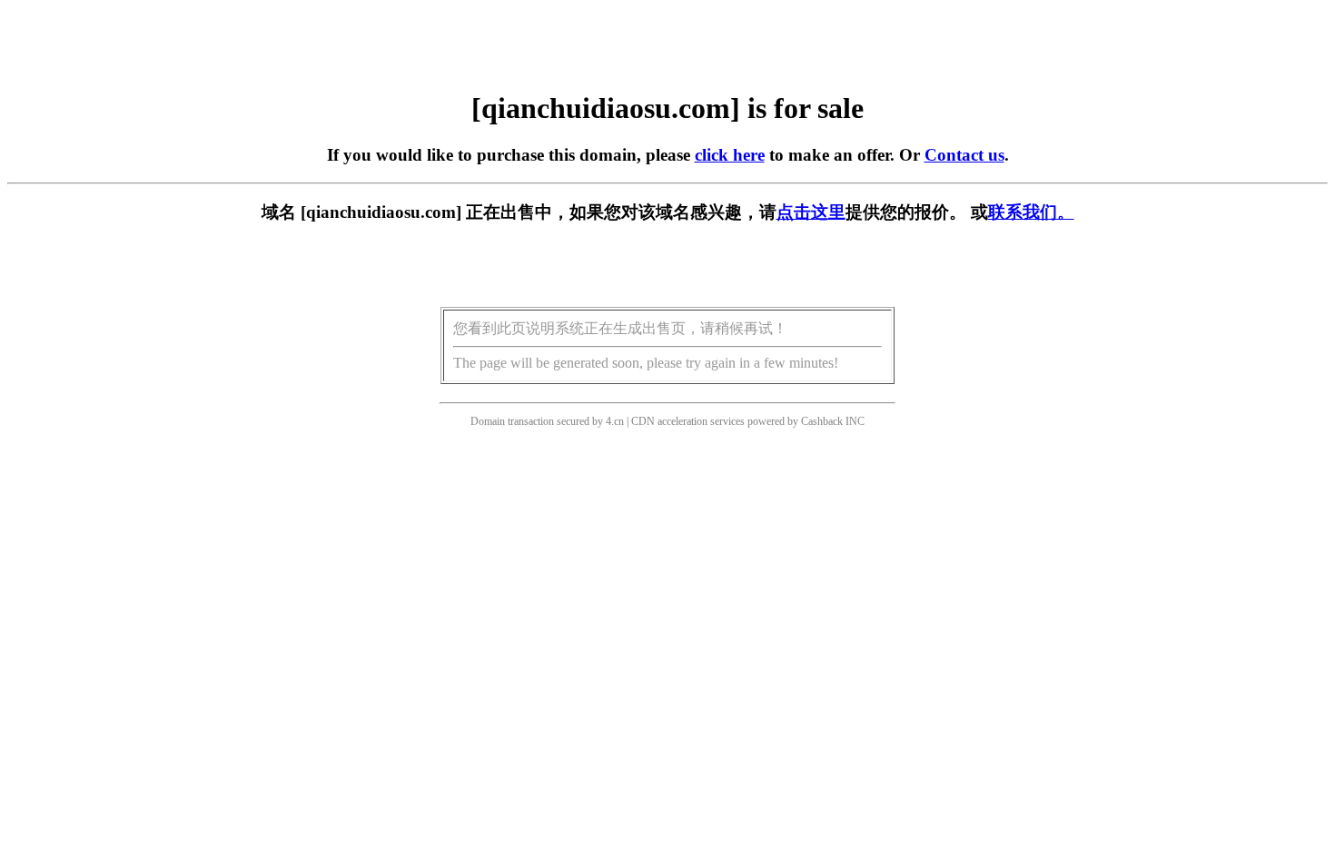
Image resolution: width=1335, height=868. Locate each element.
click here (730, 154)
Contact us (964, 154)
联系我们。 (1031, 212)
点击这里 (811, 212)
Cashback (822, 421)
